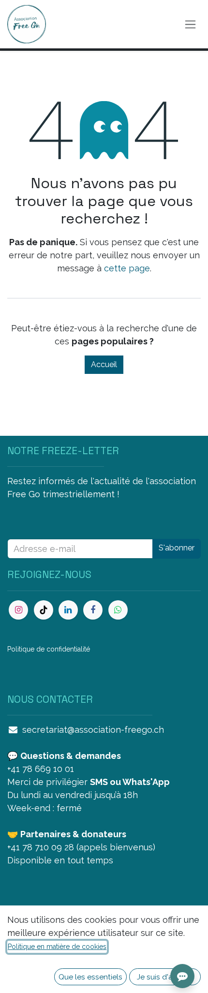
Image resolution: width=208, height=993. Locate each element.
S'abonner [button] (176, 547)
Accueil (104, 364)
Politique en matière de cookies (57, 946)
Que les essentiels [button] (90, 976)
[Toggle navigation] (190, 24)
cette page (127, 268)
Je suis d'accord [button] (165, 976)
